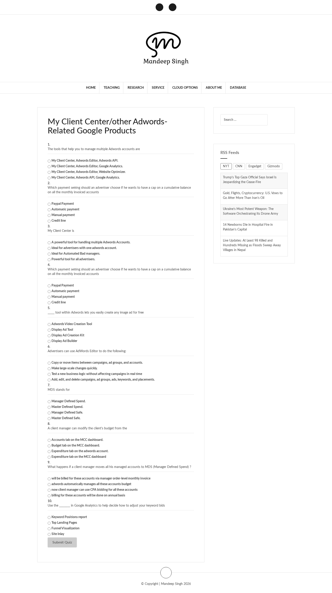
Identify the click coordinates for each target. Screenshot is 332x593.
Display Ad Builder (64, 341)
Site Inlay (57, 534)
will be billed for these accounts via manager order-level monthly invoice (100, 478)
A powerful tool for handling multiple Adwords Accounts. (90, 242)
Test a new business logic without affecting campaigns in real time (96, 374)
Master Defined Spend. (67, 407)
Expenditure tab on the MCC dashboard (78, 456)
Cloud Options (185, 87)
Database (238, 87)
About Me (214, 87)
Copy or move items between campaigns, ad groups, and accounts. (97, 362)
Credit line (58, 220)
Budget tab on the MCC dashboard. (75, 445)
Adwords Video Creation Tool (71, 324)
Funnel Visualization (65, 528)
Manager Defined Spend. (68, 401)
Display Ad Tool (62, 329)
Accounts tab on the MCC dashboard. (77, 440)
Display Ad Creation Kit (67, 335)
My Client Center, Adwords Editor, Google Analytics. (87, 166)
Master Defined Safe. (65, 418)
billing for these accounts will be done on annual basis (88, 495)
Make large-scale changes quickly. (74, 368)
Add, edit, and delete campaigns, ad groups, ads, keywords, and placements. (103, 379)
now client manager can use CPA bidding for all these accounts (94, 489)
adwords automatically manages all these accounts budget (91, 484)
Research (136, 87)
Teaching (112, 87)
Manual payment (63, 215)
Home (91, 87)
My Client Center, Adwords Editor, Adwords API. (84, 160)
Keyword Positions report (69, 517)
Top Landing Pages (64, 522)
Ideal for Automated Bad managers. (75, 253)
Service (158, 87)
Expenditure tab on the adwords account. (79, 451)
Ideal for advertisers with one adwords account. (84, 248)
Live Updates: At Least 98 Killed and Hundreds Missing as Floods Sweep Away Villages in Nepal (252, 229)
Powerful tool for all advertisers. (73, 259)
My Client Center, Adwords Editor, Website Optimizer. (88, 172)
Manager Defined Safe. (67, 412)
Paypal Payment (62, 203)
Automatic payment (65, 209)
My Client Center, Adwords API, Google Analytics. (85, 177)
